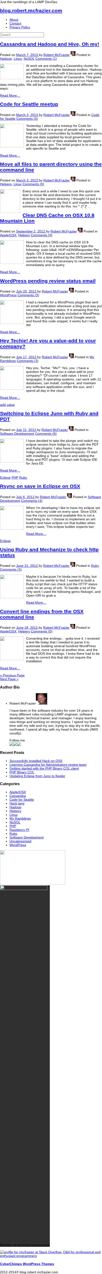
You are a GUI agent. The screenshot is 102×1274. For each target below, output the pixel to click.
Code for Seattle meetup (29, 104)
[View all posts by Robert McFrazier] (73, 55)
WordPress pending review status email (48, 281)
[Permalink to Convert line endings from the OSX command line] (12, 659)
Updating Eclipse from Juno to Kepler (37, 776)
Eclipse (5, 477)
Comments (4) (31, 501)
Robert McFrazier (56, 55)
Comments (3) (28, 295)
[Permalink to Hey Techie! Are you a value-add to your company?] (12, 388)
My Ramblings (20, 818)
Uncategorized (20, 841)
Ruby (23, 477)
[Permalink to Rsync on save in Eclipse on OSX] (12, 528)
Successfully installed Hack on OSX (35, 761)
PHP (15, 477)
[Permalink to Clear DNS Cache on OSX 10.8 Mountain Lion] (12, 263)
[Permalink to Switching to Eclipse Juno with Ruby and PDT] (12, 461)
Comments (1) (46, 58)
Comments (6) (46, 433)
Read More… (10, 95)
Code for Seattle (21, 799)
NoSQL (29, 58)
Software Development (17, 433)
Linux (18, 58)
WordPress (8, 295)
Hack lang (16, 803)
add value (7, 405)
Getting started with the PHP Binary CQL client (44, 768)
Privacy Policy (19, 27)
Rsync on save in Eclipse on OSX (40, 486)
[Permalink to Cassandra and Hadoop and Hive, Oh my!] (12, 78)
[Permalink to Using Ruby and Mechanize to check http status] (12, 597)
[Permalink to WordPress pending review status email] (12, 323)
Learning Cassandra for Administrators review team (48, 764)
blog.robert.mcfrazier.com (31, 10)
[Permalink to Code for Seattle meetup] (12, 146)
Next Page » (9, 679)
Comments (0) (27, 119)
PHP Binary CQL (21, 772)
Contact (15, 23)
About (13, 20)
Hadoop (6, 58)
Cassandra (17, 796)
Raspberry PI (19, 830)
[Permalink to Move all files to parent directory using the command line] (10, 212)
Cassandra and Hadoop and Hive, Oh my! (49, 44)
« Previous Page (12, 675)
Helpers (6, 184)
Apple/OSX (8, 235)
